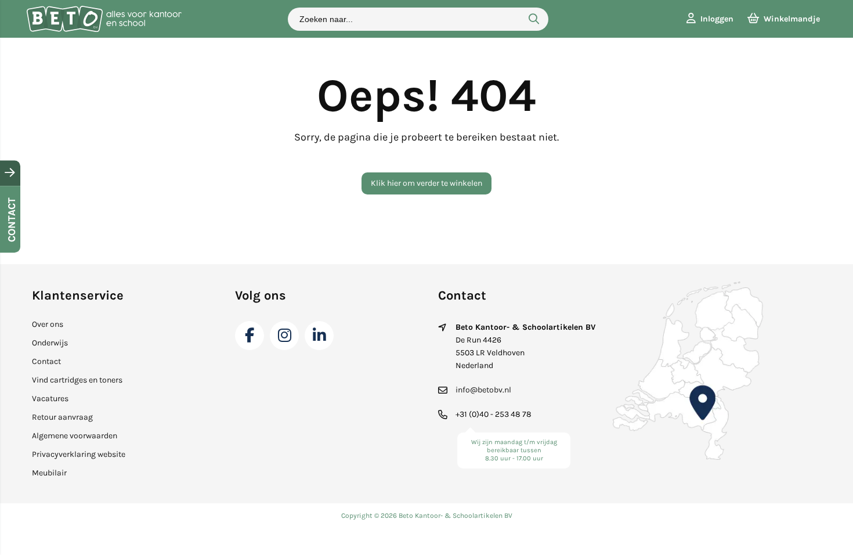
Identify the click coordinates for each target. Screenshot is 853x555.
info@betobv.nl (483, 390)
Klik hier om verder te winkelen (426, 183)
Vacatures (50, 398)
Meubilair (49, 473)
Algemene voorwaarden (74, 436)
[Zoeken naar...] (533, 19)
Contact (46, 361)
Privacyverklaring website (78, 454)
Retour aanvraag (62, 417)
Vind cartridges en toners (77, 380)
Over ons (47, 324)
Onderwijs (50, 343)
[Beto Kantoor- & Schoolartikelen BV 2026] (104, 29)
